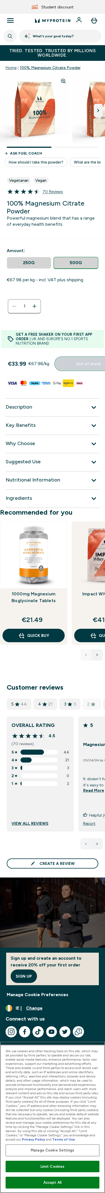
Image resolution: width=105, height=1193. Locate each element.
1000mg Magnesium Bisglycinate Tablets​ (33, 597)
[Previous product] (86, 654)
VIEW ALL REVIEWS (29, 823)
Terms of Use (63, 1139)
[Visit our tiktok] (38, 1031)
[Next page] (97, 843)
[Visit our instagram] (11, 1031)
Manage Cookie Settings (52, 1150)
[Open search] (10, 36)
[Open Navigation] (10, 20)
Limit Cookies (53, 1166)
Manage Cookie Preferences (37, 994)
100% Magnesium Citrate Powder (50, 67)
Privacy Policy (33, 1139)
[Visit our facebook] (24, 1031)
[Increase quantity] (34, 306)
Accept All (52, 1182)
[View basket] (94, 20)
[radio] (29, 263)
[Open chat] (78, 1031)
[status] (24, 306)
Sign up (24, 976)
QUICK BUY (38, 635)
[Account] (79, 20)
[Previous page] (86, 843)
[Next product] (97, 654)
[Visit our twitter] (65, 1031)
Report (89, 823)
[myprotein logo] (53, 20)
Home (11, 67)
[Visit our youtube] (51, 1031)
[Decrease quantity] (14, 306)
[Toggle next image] (98, 110)
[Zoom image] (63, 81)
